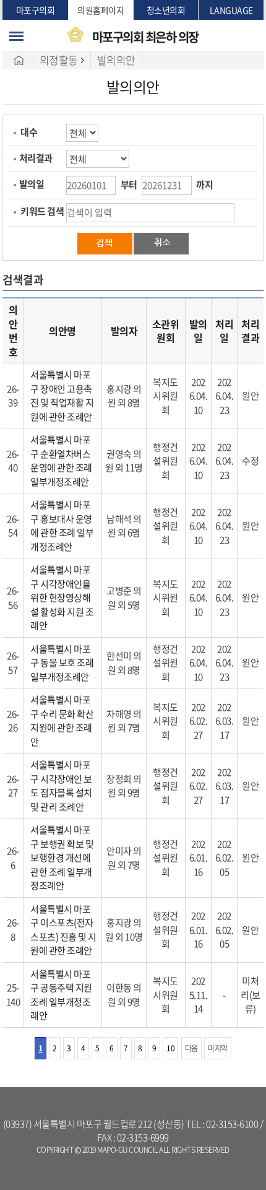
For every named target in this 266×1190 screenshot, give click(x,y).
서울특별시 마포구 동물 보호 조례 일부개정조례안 (61, 663)
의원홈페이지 (100, 10)
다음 (191, 1048)
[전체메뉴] (16, 36)
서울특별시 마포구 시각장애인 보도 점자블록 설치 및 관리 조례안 (61, 786)
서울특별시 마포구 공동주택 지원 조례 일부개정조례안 (61, 995)
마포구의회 (35, 10)
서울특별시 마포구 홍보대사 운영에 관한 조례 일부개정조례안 (61, 526)
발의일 (32, 184)
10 (170, 1048)
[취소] (161, 243)
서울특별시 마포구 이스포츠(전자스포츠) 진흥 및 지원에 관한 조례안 (63, 930)
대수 (28, 132)
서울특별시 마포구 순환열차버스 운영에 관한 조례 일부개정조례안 (61, 461)
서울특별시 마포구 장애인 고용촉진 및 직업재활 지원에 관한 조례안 (61, 395)
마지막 (218, 1048)
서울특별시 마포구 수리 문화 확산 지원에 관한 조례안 (61, 721)
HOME (19, 60)
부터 (129, 184)
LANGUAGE (231, 10)
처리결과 (36, 158)
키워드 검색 (42, 211)
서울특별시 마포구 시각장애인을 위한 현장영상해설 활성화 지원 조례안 (61, 597)
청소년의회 (166, 10)
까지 (204, 184)
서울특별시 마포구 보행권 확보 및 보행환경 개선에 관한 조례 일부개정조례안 (61, 857)
